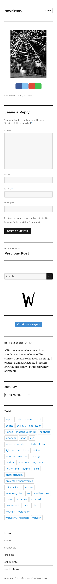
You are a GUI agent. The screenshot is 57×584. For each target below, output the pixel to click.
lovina (36, 450)
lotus (26, 450)
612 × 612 (28, 95)
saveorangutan (14, 493)
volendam (24, 511)
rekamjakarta (13, 487)
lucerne (10, 456)
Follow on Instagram (30, 324)
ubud (36, 505)
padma (26, 468)
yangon (36, 517)
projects (9, 554)
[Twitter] (25, 86)
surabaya (22, 499)
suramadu (37, 499)
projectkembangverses (19, 481)
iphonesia (11, 438)
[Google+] (31, 86)
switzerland (12, 505)
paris (36, 468)
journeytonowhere (17, 444)
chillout (21, 425)
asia (19, 419)
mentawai (23, 462)
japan (23, 438)
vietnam (10, 511)
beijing (9, 425)
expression (35, 425)
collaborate (11, 562)
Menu (48, 11)
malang (35, 456)
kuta (42, 444)
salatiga (29, 487)
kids (33, 444)
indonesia (44, 432)
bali (39, 419)
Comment (10, 130)
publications (11, 569)
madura (22, 456)
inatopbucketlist (26, 432)
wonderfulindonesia (17, 517)
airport (9, 419)
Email (8, 189)
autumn (29, 419)
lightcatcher (13, 450)
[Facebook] (18, 86)
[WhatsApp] (38, 86)
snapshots (10, 547)
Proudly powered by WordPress (32, 578)
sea (28, 493)
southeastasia (42, 493)
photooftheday (14, 474)
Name (8, 174)
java (32, 438)
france (9, 432)
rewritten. (13, 11)
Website (9, 203)
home (7, 533)
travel (26, 505)
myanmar (38, 462)
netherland (12, 468)
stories (8, 540)
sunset (9, 499)
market (10, 462)
